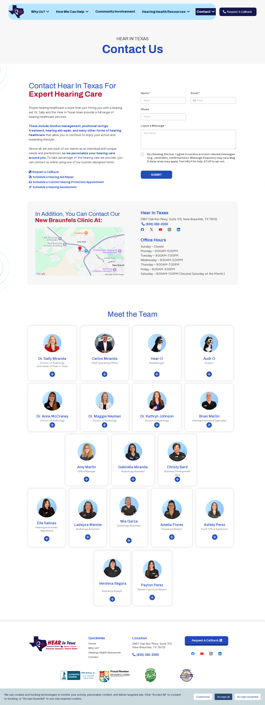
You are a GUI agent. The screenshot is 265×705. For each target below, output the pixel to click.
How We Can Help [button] (70, 12)
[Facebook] (142, 229)
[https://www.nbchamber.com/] (114, 675)
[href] (79, 251)
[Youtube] (160, 229)
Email (195, 93)
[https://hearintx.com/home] (16, 11)
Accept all (223, 697)
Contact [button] (204, 12)
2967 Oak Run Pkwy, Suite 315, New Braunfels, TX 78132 (152, 645)
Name (145, 93)
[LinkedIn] (178, 229)
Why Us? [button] (38, 12)
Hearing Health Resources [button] (164, 12)
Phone (145, 109)
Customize (203, 697)
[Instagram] (169, 229)
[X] (151, 229)
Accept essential (247, 697)
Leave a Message (153, 125)
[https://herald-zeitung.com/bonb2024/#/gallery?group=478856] (150, 675)
